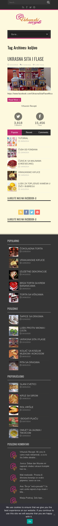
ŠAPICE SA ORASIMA (31, 316)
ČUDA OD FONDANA (28, 149)
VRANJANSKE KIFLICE (29, 172)
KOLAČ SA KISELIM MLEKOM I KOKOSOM (32, 352)
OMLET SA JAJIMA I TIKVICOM (30, 431)
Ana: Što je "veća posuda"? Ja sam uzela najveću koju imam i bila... (34, 489)
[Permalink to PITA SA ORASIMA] (13, 369)
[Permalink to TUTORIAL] (12, 145)
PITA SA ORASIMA (30, 362)
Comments (43, 132)
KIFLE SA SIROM (29, 395)
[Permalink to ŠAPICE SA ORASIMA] (13, 323)
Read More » (14, 100)
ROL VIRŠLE (26, 407)
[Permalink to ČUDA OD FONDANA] (12, 157)
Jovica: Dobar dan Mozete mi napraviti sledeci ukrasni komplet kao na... (34, 466)
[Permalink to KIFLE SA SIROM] (13, 403)
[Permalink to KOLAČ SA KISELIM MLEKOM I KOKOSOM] (13, 358)
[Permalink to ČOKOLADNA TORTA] (13, 256)
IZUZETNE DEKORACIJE (33, 271)
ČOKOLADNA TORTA (31, 248)
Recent (29, 132)
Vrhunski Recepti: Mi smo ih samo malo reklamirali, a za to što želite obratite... (33, 455)
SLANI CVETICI (28, 384)
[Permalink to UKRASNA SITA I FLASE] (29, 90)
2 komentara (26, 65)
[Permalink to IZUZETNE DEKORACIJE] (13, 279)
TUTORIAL (23, 138)
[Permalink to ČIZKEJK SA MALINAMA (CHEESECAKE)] (12, 168)
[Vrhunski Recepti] (29, 22)
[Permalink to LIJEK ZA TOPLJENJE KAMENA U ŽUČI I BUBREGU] (12, 191)
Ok (29, 521)
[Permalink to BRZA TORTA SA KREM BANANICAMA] (13, 290)
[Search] (48, 2)
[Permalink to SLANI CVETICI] (13, 391)
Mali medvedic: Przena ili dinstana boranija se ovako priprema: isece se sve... (32, 478)
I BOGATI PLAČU (29, 418)
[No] (54, 514)
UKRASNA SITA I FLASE (25, 59)
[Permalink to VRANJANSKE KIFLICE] (12, 179)
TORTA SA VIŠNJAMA (31, 294)
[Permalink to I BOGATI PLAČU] (13, 426)
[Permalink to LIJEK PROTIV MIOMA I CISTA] (13, 335)
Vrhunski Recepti (29, 106)
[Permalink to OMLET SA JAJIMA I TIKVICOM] (13, 437)
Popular (14, 132)
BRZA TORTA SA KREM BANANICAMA (32, 284)
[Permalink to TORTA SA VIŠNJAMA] (13, 302)
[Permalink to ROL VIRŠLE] (13, 414)
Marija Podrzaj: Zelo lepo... (32, 498)
